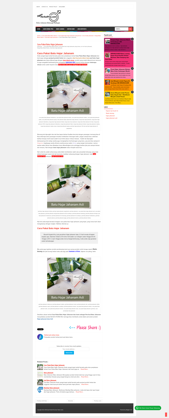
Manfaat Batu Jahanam (51, 388)
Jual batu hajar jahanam (56, 48)
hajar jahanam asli (111, 118)
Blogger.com (129, 409)
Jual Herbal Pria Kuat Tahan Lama (55, 409)
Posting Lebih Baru (42, 401)
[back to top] (166, 415)
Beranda (70, 401)
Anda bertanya (82, 29)
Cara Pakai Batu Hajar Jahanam (54, 365)
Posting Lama (97, 401)
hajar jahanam (110, 115)
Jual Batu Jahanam (50, 380)
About (38, 7)
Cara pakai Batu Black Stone (51, 46)
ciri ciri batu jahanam (86, 46)
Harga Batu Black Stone (43, 48)
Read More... (85, 369)
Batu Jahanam (48, 373)
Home (38, 29)
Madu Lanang (60, 29)
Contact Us (45, 7)
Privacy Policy (53, 7)
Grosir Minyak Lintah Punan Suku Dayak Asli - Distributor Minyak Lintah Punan (120, 94)
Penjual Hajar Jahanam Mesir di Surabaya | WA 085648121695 (120, 41)
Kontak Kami (71, 29)
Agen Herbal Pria (48, 29)
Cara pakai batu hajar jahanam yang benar (69, 46)
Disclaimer (62, 7)
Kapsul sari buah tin (112, 111)
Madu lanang (110, 113)
